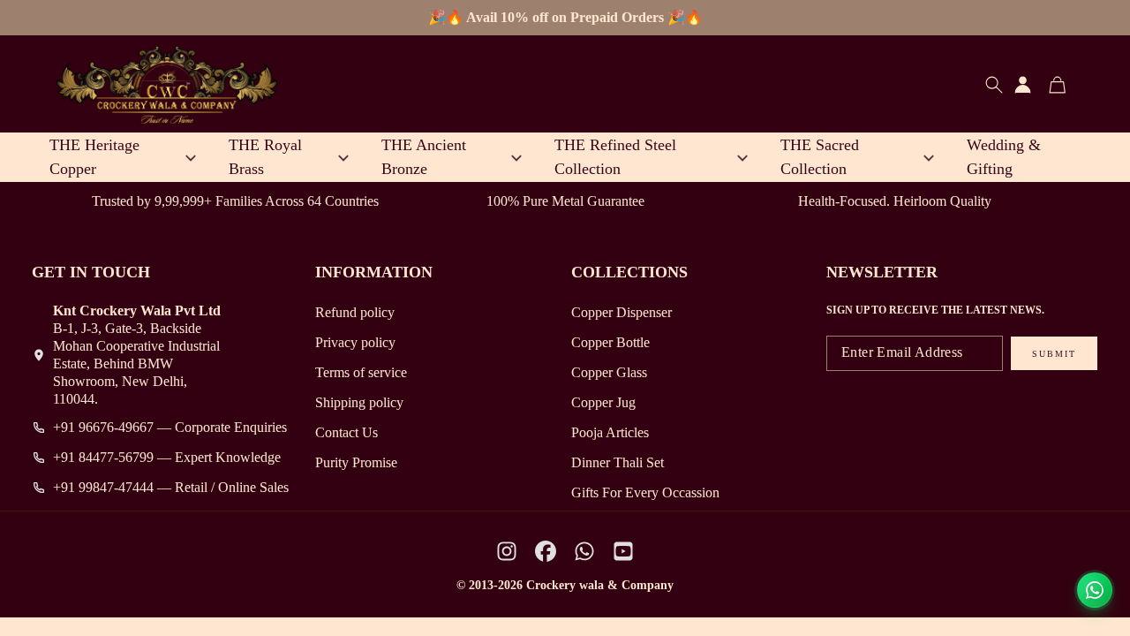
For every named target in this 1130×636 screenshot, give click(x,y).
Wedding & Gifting (1004, 157)
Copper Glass (609, 372)
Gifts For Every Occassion (645, 492)
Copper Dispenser (621, 312)
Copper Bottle (610, 342)
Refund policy (355, 312)
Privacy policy (355, 342)
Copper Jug (603, 402)
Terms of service (361, 372)
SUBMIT (1054, 354)
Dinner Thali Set (617, 462)
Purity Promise (356, 462)
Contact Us (346, 432)
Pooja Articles (610, 432)
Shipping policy (359, 402)
